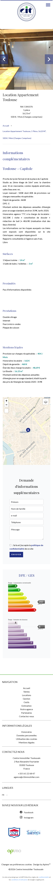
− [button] (6, 404)
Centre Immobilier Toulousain (26, 758)
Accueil (6, 126)
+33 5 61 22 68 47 (26, 773)
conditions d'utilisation (19, 880)
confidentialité (44, 877)
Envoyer (16, 555)
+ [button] (6, 400)
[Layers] (46, 402)
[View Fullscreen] (6, 411)
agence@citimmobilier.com (26, 777)
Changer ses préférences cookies (16, 864)
